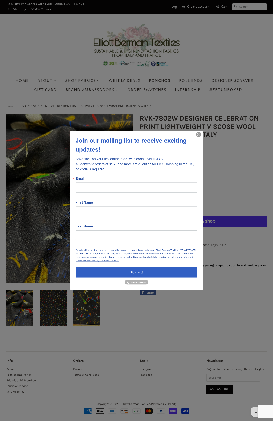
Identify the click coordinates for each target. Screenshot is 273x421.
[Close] (198, 134)
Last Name (84, 226)
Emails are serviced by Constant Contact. (97, 260)
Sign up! (136, 272)
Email (80, 178)
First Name (84, 202)
